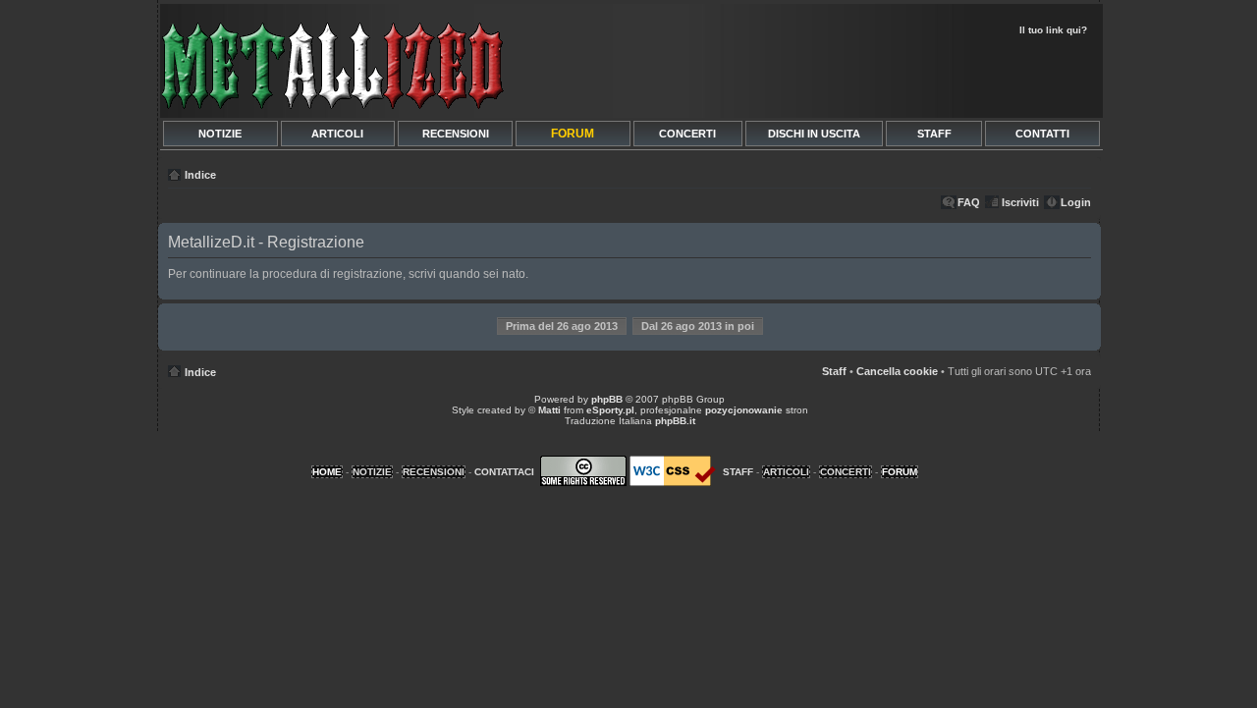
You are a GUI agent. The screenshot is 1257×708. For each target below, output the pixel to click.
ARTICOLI (337, 133)
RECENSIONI (455, 133)
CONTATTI (1042, 133)
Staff (834, 371)
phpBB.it (675, 420)
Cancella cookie (897, 371)
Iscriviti (1020, 202)
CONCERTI (687, 133)
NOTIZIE (220, 133)
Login (1076, 202)
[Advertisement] (866, 74)
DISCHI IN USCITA (814, 133)
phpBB (607, 399)
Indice (200, 175)
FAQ (968, 202)
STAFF (934, 133)
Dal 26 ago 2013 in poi (697, 326)
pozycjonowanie (744, 410)
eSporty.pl (610, 410)
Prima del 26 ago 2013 (562, 326)
